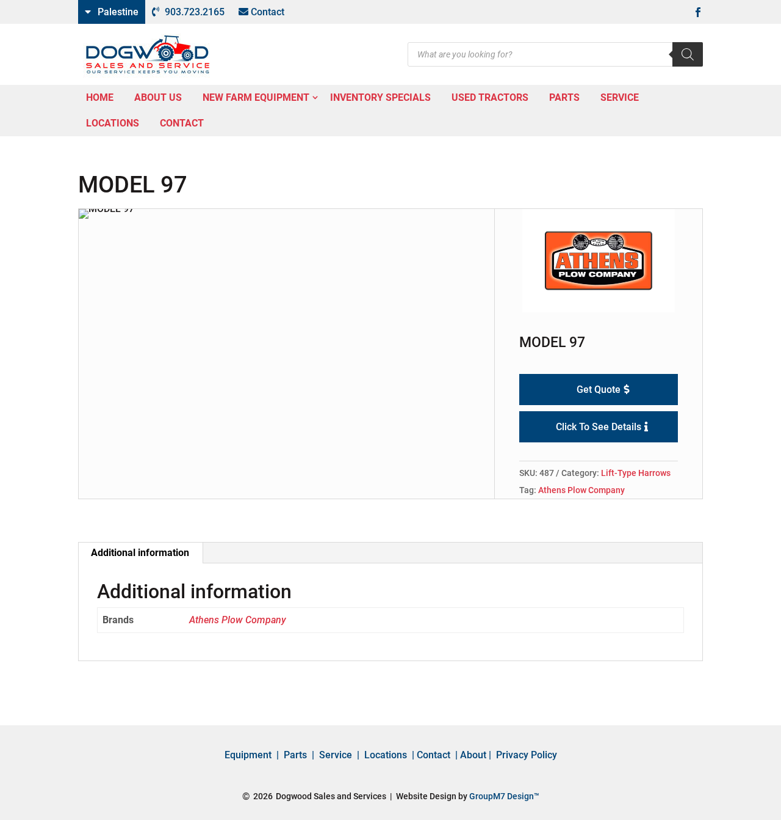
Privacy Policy (526, 755)
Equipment (248, 755)
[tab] (140, 553)
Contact (267, 12)
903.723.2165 (195, 12)
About (473, 755)
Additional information (140, 552)
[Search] (687, 54)
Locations (385, 755)
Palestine (118, 12)
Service (335, 755)
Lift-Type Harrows (636, 473)
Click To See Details (598, 427)
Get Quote (599, 389)
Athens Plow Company (581, 490)
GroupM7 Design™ (504, 796)
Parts (295, 755)
